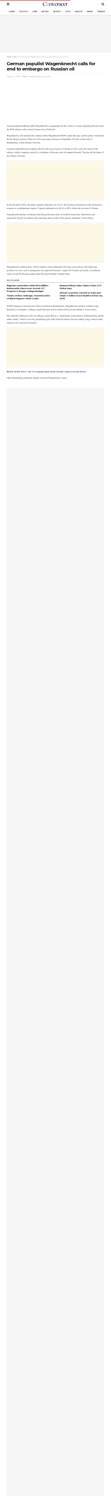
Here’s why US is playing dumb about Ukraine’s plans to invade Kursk (53, 371)
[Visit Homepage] (55, 4)
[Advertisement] (55, 34)
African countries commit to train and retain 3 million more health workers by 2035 (81, 296)
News (90, 11)
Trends (101, 11)
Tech (67, 11)
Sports (57, 11)
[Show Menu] (8, 4)
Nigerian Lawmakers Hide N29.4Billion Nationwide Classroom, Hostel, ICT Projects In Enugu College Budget (27, 288)
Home (12, 11)
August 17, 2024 (13, 76)
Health (78, 11)
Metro (45, 11)
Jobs (34, 11)
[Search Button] (103, 4)
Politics (23, 11)
